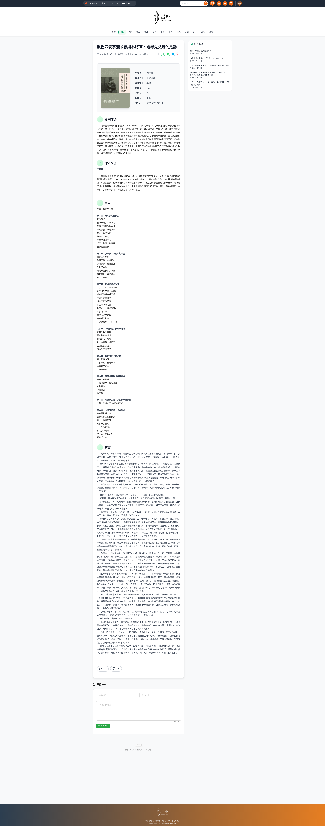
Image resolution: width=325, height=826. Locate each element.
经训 (211, 32)
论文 (195, 32)
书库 (170, 32)
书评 (130, 32)
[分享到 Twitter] (173, 54)
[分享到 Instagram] (178, 54)
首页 (114, 32)
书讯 (122, 32)
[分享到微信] (163, 54)
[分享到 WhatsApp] (168, 54)
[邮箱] (231, 3)
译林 (146, 32)
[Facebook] (225, 3)
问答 (203, 32)
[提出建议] (212, 3)
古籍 (187, 32)
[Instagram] (219, 3)
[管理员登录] (239, 3)
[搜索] (206, 3)
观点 (138, 32)
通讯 (179, 32)
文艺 (154, 32)
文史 (162, 32)
